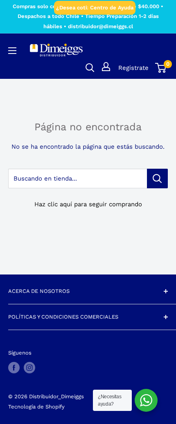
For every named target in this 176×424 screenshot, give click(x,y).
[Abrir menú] (12, 50)
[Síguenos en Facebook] (14, 367)
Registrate (133, 67)
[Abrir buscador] (90, 67)
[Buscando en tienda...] (157, 178)
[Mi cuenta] (106, 66)
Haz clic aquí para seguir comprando (88, 204)
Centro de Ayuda (111, 7)
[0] (161, 68)
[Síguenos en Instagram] (29, 367)
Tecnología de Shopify (36, 407)
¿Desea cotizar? (77, 7)
